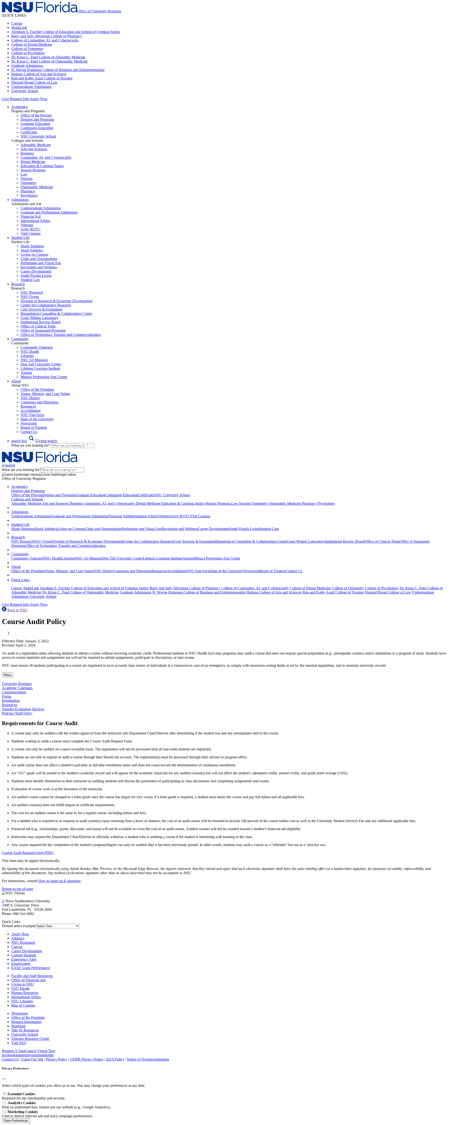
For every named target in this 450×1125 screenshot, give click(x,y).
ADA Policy (115, 1059)
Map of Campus (23, 1005)
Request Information (26, 1022)
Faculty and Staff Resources (32, 976)
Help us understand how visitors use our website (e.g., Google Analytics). (56, 1105)
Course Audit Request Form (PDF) (28, 853)
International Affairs (35, 221)
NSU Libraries (22, 1001)
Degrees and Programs (37, 119)
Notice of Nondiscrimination (148, 1059)
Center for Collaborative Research (46, 305)
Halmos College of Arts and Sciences (38, 74)
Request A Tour (13, 1051)
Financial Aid (31, 216)
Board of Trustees (34, 427)
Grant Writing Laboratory (39, 318)
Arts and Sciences (34, 149)
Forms (6, 696)
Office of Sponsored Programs (43, 330)
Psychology (29, 195)
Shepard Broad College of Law (34, 82)
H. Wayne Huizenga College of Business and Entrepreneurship (58, 70)
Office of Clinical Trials (38, 326)
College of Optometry (27, 49)
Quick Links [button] (20, 580)
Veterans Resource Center (30, 1039)
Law (24, 174)
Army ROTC (31, 229)
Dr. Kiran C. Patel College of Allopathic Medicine (48, 57)
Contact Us (29, 432)
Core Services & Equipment (41, 309)
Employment (20, 964)
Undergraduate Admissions (31, 87)
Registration (11, 701)
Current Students (23, 955)
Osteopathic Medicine (37, 187)
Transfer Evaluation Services (23, 709)
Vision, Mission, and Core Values (45, 394)
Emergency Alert (23, 959)
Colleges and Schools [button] (27, 499)
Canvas (16, 23)
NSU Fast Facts (32, 415)
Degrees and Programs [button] (28, 491)
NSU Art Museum (34, 360)
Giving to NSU (22, 984)
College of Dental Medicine (31, 44)
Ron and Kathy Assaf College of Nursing (41, 78)
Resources (28, 406)
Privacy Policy (57, 1059)
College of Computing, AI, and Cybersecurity (45, 40)
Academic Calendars (17, 688)
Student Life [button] (20, 238)
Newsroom (29, 423)
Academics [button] (19, 107)
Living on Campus (34, 254)
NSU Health (30, 352)
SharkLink (19, 28)
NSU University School (38, 136)
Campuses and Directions (39, 402)
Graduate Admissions (27, 66)
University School (24, 91)
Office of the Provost (36, 115)
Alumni (26, 373)
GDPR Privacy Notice (86, 1059)
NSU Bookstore (23, 942)
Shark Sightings (32, 246)
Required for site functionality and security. (33, 1096)
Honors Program (33, 170)
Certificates (29, 132)
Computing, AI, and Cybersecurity (46, 157)
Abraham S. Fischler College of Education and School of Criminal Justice (65, 32)
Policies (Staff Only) (17, 713)
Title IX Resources (25, 1030)
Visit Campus (31, 233)
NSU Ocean (30, 297)
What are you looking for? (31, 445)
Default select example (18, 926)
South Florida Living (36, 276)
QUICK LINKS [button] (14, 15)
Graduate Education (35, 124)
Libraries (27, 356)
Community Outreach (37, 347)
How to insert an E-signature (59, 881)
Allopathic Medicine (36, 145)
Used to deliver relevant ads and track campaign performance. (47, 1114)
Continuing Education (37, 128)
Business (27, 153)
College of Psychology (28, 53)
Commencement (14, 692)
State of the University (37, 419)
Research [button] (18, 284)
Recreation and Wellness (39, 267)
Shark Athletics (32, 250)
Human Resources (24, 993)
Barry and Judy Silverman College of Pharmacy (46, 36)
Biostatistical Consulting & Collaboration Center (56, 314)
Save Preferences (16, 1120)
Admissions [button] (20, 200)
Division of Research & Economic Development (56, 301)
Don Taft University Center (41, 364)
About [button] (16, 381)
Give (5, 99)
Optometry (29, 183)
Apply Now (39, 99)
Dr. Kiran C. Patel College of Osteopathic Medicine (49, 61)
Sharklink (18, 1026)
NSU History (30, 398)
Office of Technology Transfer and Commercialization (61, 335)
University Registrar (17, 684)
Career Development (36, 271)
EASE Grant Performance (30, 968)
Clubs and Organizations (39, 259)
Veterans (27, 225)
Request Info (19, 99)
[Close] (4, 1079)
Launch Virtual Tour (40, 1051)
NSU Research (32, 292)
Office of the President (37, 389)
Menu (7, 675)
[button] (34, 441)
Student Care (30, 280)
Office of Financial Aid (28, 980)
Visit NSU (19, 1043)
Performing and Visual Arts (41, 263)
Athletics (17, 938)
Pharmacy (28, 191)
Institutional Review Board (40, 322)
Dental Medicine (33, 162)
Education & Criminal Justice (42, 166)
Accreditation (31, 411)
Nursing (27, 179)
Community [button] (20, 339)
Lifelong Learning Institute (40, 368)
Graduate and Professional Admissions (49, 212)
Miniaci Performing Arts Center (44, 377)
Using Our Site (32, 1059)
